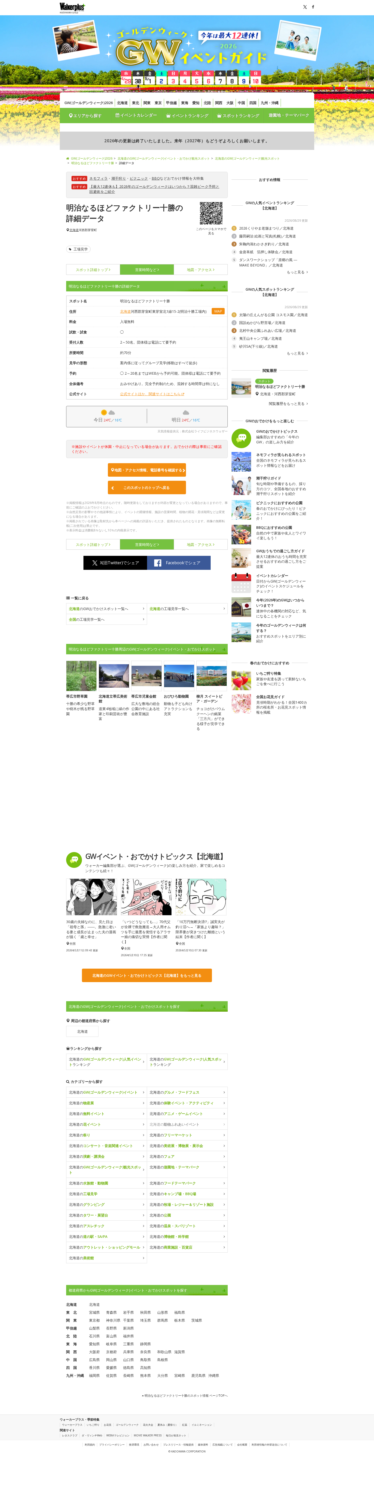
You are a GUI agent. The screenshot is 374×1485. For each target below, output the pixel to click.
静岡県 (145, 1343)
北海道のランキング (105, 1062)
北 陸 (71, 1336)
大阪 (230, 102)
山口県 (128, 1359)
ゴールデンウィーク (127, 1424)
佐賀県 (111, 1375)
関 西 (71, 1351)
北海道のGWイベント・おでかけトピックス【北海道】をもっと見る (147, 975)
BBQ (156, 178)
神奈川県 (113, 1320)
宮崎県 (179, 1375)
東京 (158, 102)
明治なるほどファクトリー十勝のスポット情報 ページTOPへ (186, 1395)
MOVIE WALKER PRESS (148, 1435)
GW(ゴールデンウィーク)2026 (88, 102)
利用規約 (90, 1444)
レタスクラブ (69, 1435)
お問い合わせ (151, 1444)
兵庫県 (128, 1351)
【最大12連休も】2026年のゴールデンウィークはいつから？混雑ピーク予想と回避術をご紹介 (154, 189)
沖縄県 (213, 1375)
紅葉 (184, 1424)
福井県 (128, 1336)
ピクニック (139, 178)
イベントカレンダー (138, 115)
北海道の (103, 1092)
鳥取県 (145, 1359)
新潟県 (128, 1328)
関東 (147, 102)
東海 (184, 102)
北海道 (122, 102)
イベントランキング (189, 115)
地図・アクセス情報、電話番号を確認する (148, 470)
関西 (218, 102)
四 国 (71, 1367)
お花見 (107, 1424)
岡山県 (111, 1359)
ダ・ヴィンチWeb (92, 1435)
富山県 (111, 1336)
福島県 (179, 1312)
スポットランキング (240, 115)
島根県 (162, 1359)
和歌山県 (164, 1351)
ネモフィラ (98, 178)
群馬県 (162, 1320)
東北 (135, 102)
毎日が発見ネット (176, 1435)
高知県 (145, 1367)
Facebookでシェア (183, 562)
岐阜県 (111, 1343)
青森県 (111, 1312)
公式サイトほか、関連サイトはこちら (150, 393)
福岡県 (94, 1375)
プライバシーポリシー (112, 1444)
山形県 (162, 1312)
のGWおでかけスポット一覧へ (98, 608)
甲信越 (171, 102)
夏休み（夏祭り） (167, 1424)
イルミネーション (202, 1424)
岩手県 (128, 1312)
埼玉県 (145, 1320)
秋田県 (145, 1312)
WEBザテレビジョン (118, 1435)
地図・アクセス (199, 269)
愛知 (195, 102)
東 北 (71, 1312)
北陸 (207, 102)
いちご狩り (93, 1424)
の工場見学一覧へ (169, 608)
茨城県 (196, 1320)
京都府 (111, 1351)
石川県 (94, 1336)
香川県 (94, 1367)
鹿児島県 (198, 1375)
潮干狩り (118, 178)
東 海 (71, 1343)
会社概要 (242, 1444)
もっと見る (296, 272)
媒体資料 (203, 1444)
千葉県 (128, 1320)
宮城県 (94, 1312)
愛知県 (94, 1343)
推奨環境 (134, 1444)
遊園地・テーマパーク (289, 115)
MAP (218, 311)
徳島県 (128, 1367)
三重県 (128, 1343)
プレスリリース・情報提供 (178, 1444)
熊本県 (145, 1375)
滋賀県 (179, 1351)
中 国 (71, 1359)
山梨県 (94, 1328)
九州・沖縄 (270, 102)
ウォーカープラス (72, 1424)
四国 (252, 102)
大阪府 (94, 1351)
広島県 (94, 1359)
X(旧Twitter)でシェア (119, 562)
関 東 (71, 1320)
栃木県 (179, 1320)
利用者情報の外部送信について (269, 1444)
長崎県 (128, 1375)
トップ (92, 269)
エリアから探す (87, 115)
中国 (241, 102)
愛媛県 (111, 1367)
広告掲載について (222, 1444)
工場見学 (80, 249)
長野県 (111, 1328)
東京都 (94, 1320)
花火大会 (148, 1424)
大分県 (162, 1375)
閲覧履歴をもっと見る (287, 403)
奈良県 (145, 1351)
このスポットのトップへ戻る (146, 487)
